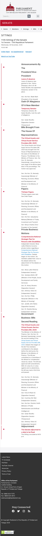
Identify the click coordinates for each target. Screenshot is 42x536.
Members (15, 29)
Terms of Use (6, 474)
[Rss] (29, 511)
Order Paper (5, 52)
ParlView (4, 462)
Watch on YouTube (8, 56)
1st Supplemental (17, 52)
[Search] (29, 16)
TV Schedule (6, 460)
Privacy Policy (6, 471)
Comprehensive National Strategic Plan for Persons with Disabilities (30, 252)
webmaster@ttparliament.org (10, 498)
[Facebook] (13, 511)
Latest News (6, 457)
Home (5, 29)
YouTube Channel (7, 465)
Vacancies (5, 468)
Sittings (26, 29)
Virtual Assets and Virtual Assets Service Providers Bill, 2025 (30, 343)
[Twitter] (18, 511)
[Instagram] (23, 511)
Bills (34, 29)
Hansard (28, 52)
